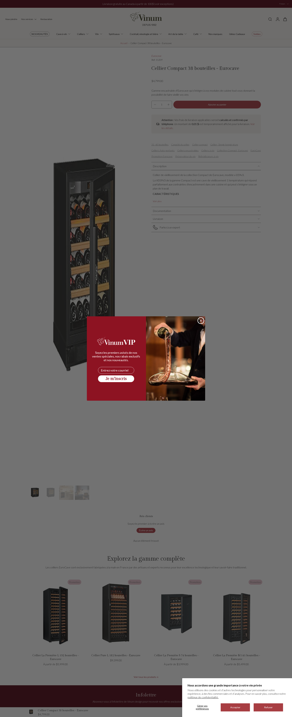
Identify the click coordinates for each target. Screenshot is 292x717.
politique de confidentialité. (203, 697)
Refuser (268, 707)
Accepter (235, 707)
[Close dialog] (201, 321)
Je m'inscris (116, 378)
